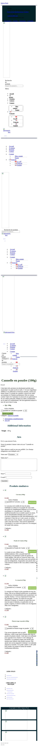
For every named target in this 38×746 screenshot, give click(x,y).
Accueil (12, 94)
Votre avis (4, 458)
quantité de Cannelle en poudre (12, 410)
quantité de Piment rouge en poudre (18, 628)
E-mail (3, 477)
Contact (12, 100)
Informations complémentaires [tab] (14, 419)
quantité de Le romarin (14, 587)
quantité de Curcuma (13, 502)
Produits (12, 99)
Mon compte (15, 354)
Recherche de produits (11, 230)
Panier (17, 110)
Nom (3, 474)
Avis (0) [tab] (7, 420)
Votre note (4, 454)
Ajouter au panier (7, 413)
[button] (6, 89)
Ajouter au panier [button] (32, 502)
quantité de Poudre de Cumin (16, 548)
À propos (11, 96)
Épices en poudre (13, 415)
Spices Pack (4, 3)
